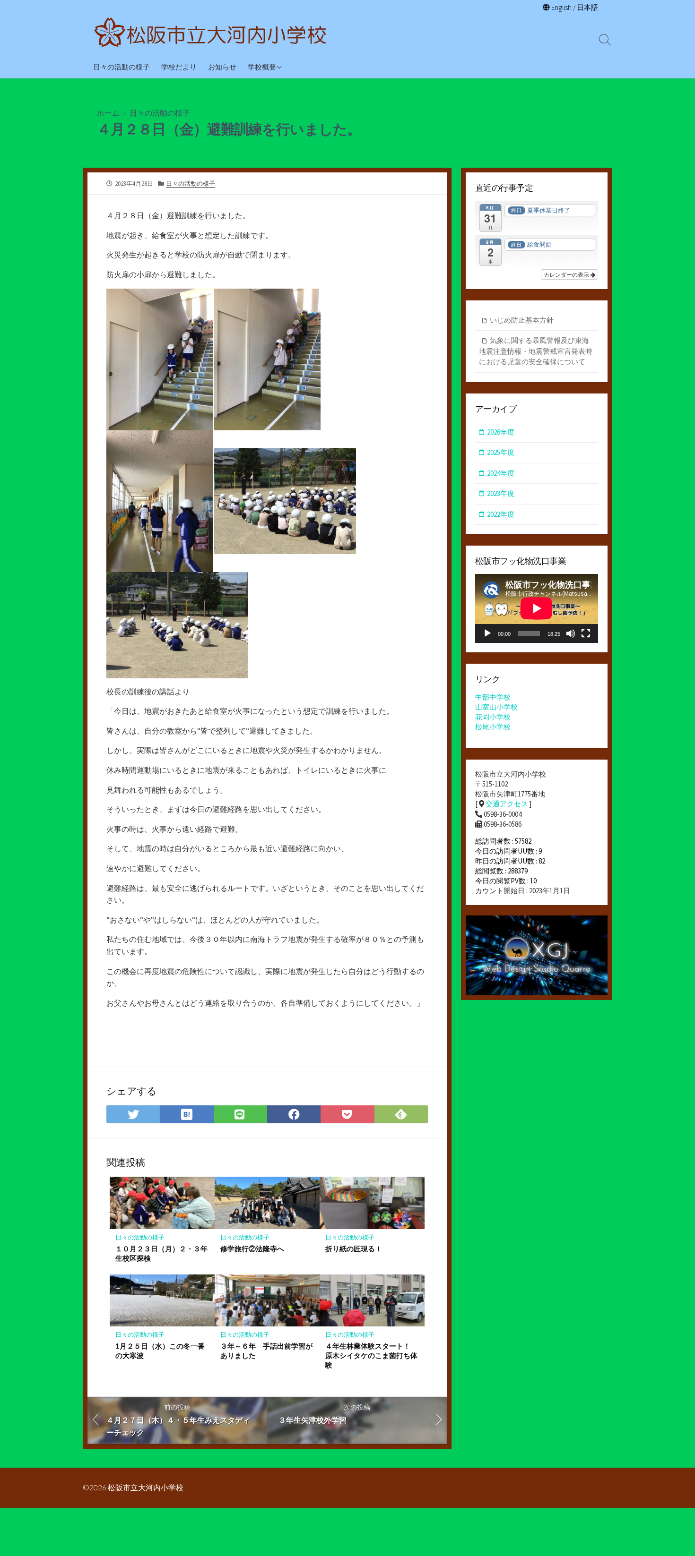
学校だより (179, 66)
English (561, 7)
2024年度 (500, 473)
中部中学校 (493, 697)
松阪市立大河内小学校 (145, 1487)
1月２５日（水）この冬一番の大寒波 (160, 1350)
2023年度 (500, 493)
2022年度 (500, 514)
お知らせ (222, 66)
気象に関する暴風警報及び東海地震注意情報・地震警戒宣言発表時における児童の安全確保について (535, 351)
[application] (536, 608)
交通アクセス (507, 803)
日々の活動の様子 (121, 66)
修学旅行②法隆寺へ (252, 1248)
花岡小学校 (493, 716)
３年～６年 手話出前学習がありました (266, 1350)
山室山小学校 (496, 706)
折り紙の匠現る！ (353, 1248)
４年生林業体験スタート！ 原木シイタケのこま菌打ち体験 (371, 1355)
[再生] (487, 633)
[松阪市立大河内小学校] (210, 33)
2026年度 (500, 431)
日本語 (587, 7)
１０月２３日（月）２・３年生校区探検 (161, 1253)
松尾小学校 (493, 726)
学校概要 (262, 66)
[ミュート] (570, 633)
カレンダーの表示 (567, 274)
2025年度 (500, 452)
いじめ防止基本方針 (522, 320)
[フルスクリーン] (586, 633)
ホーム (108, 112)
